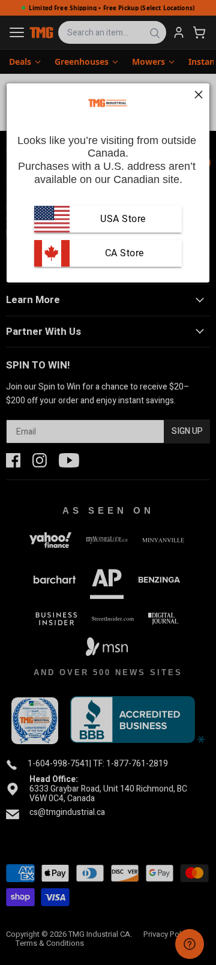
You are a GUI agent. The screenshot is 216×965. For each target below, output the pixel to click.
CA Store (123, 253)
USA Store (123, 218)
